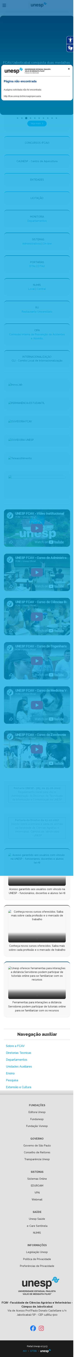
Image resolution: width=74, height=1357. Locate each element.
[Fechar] (68, 68)
